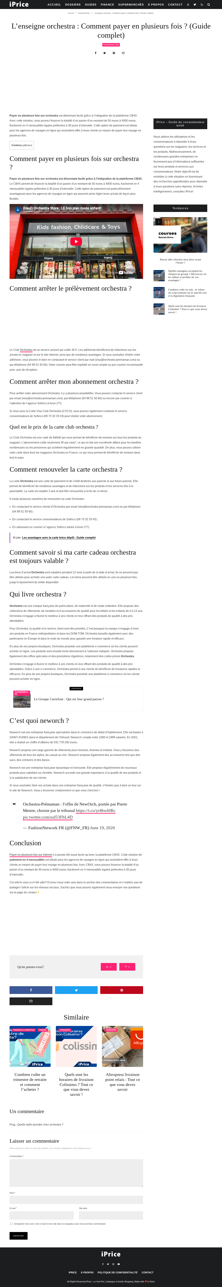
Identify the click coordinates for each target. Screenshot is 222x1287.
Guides (91, 4)
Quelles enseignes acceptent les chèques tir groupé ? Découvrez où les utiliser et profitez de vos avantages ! (187, 276)
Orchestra (26, 349)
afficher (27, 145)
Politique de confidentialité (118, 1272)
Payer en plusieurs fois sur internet (31, 854)
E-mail (13, 1208)
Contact (175, 4)
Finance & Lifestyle (24, 1030)
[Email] (123, 53)
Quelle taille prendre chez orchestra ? (40, 1124)
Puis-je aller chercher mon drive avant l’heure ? (180, 261)
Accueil (54, 4)
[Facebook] (103, 1264)
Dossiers (73, 4)
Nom (12, 1193)
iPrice (73, 1272)
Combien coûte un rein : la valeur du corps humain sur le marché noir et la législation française (187, 292)
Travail (43, 1030)
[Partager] (95, 53)
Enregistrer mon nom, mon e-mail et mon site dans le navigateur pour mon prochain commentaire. (60, 1224)
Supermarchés (131, 4)
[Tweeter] (104, 53)
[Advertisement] (111, 87)
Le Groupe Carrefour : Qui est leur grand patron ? (69, 699)
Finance (107, 4)
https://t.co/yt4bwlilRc (96, 810)
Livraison (65, 1030)
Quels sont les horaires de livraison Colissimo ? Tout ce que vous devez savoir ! (76, 1084)
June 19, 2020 (102, 827)
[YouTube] (118, 1264)
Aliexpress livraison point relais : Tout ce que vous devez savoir (122, 1082)
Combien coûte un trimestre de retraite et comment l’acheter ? (30, 1082)
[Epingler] (114, 53)
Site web (83, 1208)
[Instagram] (113, 1264)
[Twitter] (195, 4)
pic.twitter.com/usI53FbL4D (48, 817)
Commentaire (17, 1156)
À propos (156, 4)
